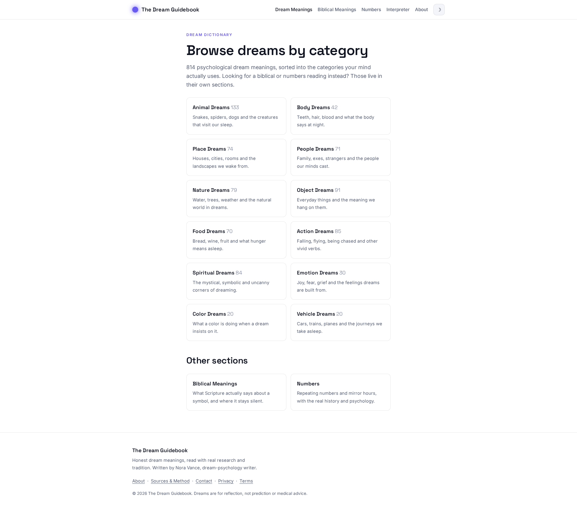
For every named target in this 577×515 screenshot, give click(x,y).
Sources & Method (170, 481)
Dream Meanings (293, 9)
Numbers (371, 9)
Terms (246, 481)
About (421, 9)
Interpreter (398, 9)
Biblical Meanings (337, 9)
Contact (204, 481)
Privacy (226, 481)
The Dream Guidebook (170, 9)
